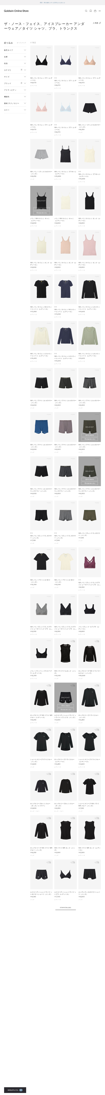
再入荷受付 (42, 209)
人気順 (95, 23)
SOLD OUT (41, 201)
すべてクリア (21, 42)
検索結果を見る (15, 1090)
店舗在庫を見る (42, 213)
